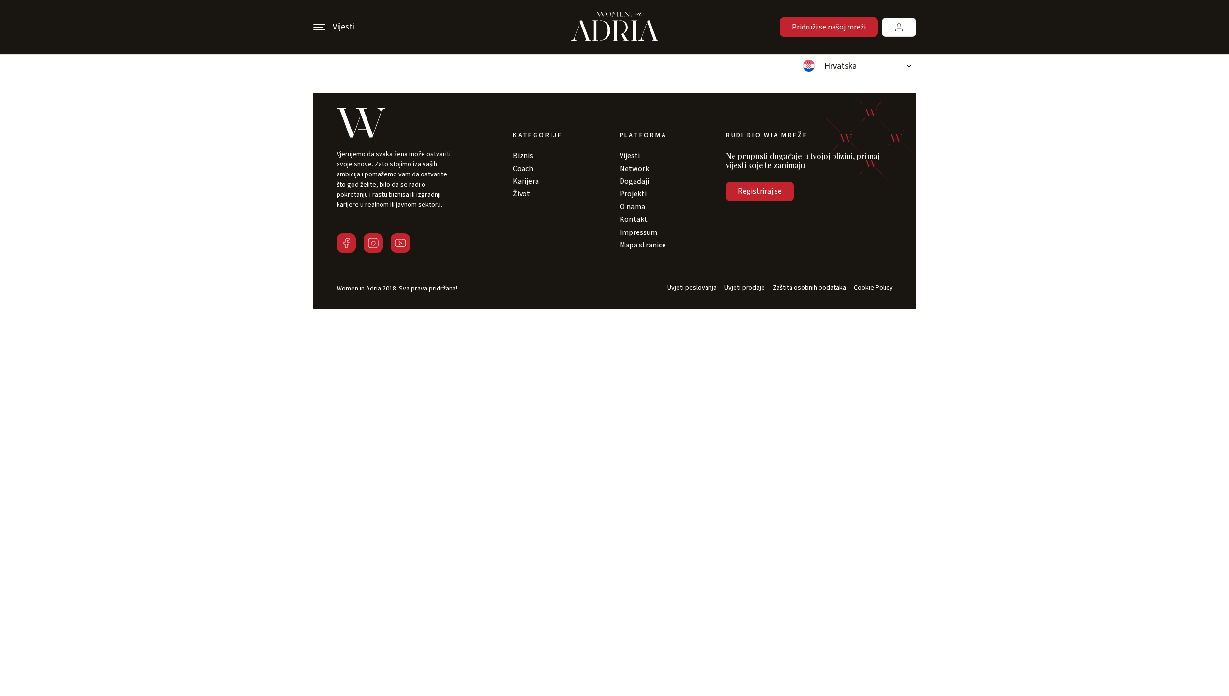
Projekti (633, 193)
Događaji (634, 181)
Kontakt (634, 219)
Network (634, 168)
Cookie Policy (873, 288)
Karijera (526, 181)
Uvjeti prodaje (744, 288)
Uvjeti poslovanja (692, 288)
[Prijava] (899, 27)
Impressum (638, 232)
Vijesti (630, 155)
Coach (523, 168)
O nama (632, 207)
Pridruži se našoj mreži (829, 27)
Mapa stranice (643, 245)
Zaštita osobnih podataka (809, 288)
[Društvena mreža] (346, 243)
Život (521, 193)
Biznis (523, 155)
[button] (856, 66)
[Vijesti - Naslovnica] (614, 27)
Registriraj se (760, 191)
